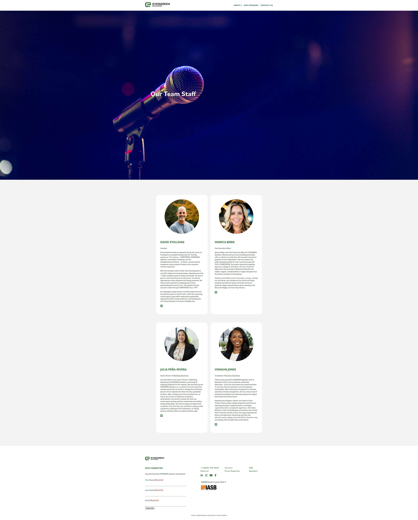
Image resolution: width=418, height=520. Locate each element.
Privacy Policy (211, 515)
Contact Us (267, 5)
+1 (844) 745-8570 (210, 468)
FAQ (251, 468)
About (237, 5)
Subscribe (150, 508)
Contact (229, 468)
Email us (205, 471)
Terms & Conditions (222, 515)
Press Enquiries (232, 471)
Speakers (253, 471)
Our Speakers (251, 5)
